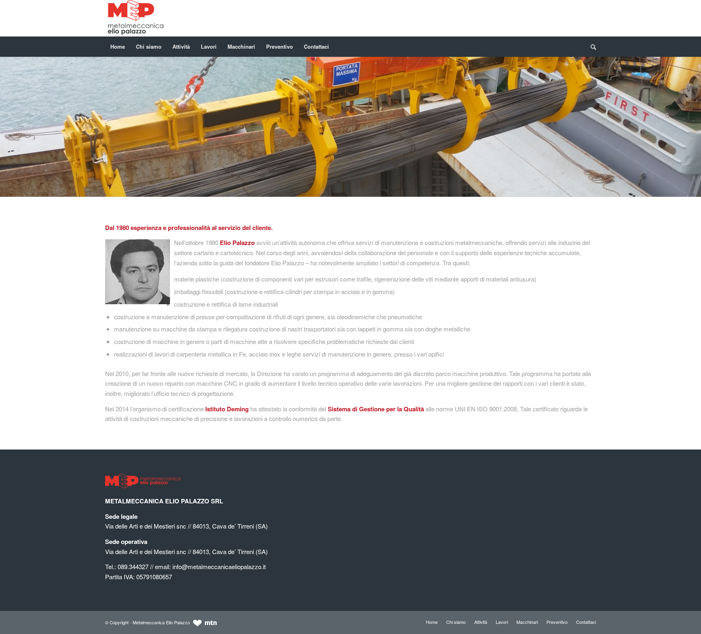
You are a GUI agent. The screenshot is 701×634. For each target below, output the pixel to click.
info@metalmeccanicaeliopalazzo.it (219, 566)
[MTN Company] (205, 624)
